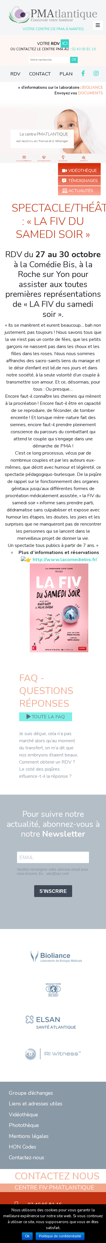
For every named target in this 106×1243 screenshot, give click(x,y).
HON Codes (22, 1146)
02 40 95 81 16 (84, 49)
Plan (65, 74)
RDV (15, 74)
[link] (65, 559)
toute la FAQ (48, 717)
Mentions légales (29, 1136)
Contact (40, 74)
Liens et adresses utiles (35, 1103)
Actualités (80, 191)
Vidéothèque (82, 170)
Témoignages (83, 180)
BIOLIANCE (92, 87)
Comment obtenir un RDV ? (47, 762)
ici (64, 43)
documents (90, 93)
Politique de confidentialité (60, 1236)
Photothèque (24, 1125)
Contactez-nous (26, 1157)
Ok (27, 1236)
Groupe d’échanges (31, 1093)
